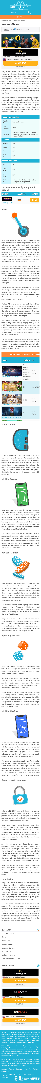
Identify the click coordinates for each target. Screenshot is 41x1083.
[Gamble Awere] (27, 1078)
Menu (22, 17)
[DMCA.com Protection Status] (35, 1078)
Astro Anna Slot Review (10, 377)
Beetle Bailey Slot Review (11, 392)
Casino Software (6, 20)
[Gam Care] (21, 1078)
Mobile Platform (8, 955)
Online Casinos (8, 933)
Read (34, 200)
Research (19, 1069)
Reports (12, 1069)
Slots (4, 937)
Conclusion (6, 962)
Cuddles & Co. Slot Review (11, 405)
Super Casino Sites (20, 1075)
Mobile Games (7, 944)
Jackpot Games (8, 948)
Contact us (5, 1071)
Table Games (7, 941)
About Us (28, 1069)
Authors (36, 1069)
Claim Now (20, 63)
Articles (4, 1069)
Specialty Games (9, 952)
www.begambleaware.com (11, 1055)
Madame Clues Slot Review (11, 417)
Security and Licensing (11, 959)
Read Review (20, 66)
